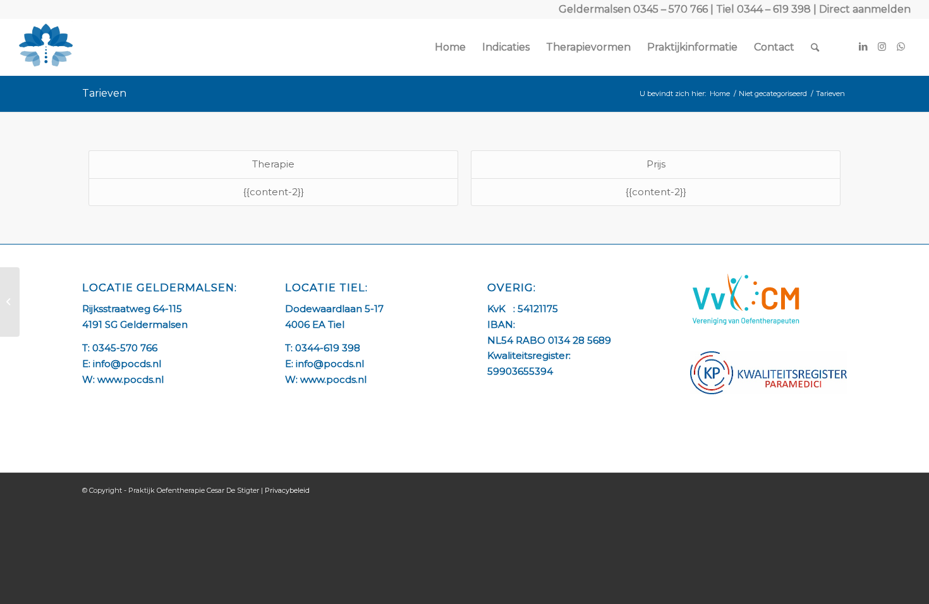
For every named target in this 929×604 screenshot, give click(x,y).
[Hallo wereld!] (10, 302)
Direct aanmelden (865, 9)
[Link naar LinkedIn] (863, 46)
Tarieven (104, 93)
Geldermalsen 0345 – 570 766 (633, 9)
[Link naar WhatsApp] (901, 46)
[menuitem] (450, 47)
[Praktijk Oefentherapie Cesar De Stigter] (46, 47)
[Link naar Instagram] (882, 46)
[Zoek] (815, 47)
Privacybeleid (287, 490)
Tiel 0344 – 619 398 (763, 9)
